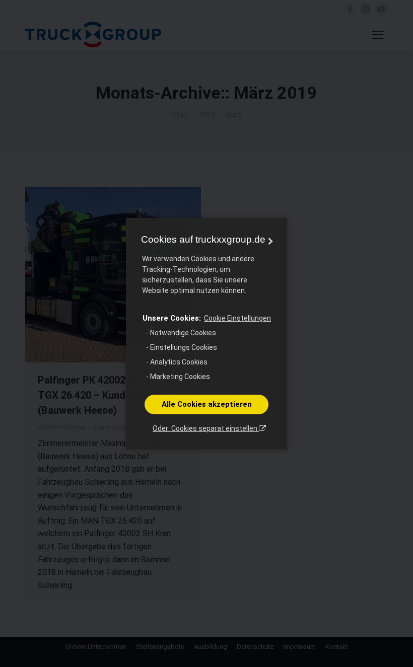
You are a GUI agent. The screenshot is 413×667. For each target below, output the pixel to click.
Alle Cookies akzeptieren (207, 404)
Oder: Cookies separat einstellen (206, 428)
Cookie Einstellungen (237, 318)
